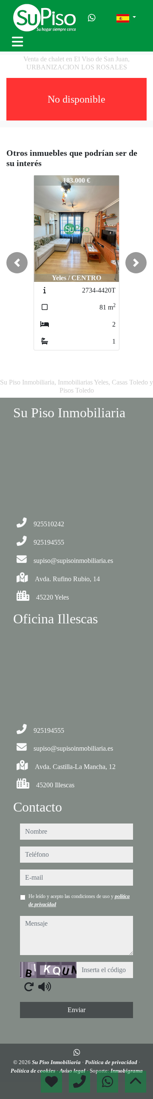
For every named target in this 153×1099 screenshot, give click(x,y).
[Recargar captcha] (28, 986)
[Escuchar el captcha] (44, 986)
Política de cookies (34, 1070)
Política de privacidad (112, 1062)
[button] (17, 262)
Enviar (76, 1009)
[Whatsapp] (92, 18)
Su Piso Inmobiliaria (57, 1062)
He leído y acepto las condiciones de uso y (79, 900)
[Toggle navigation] (17, 42)
